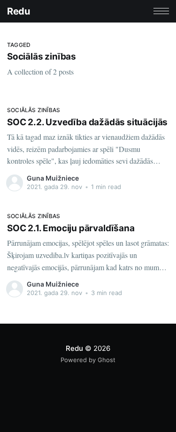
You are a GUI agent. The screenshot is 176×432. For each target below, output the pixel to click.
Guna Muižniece (53, 178)
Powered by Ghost (88, 360)
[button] (161, 11)
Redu (18, 11)
